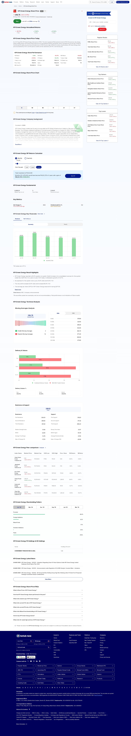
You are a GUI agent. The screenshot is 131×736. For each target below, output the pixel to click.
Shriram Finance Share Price (95, 98)
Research (32, 2)
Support (53, 2)
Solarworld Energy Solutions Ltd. (18, 486)
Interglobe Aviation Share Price (96, 88)
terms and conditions (100, 26)
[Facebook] (39, 661)
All (89, 687)
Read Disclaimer (98, 695)
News (57, 2)
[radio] (16, 158)
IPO (61, 2)
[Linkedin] (37, 661)
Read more (18, 289)
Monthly (20, 158)
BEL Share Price (92, 56)
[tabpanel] (48, 245)
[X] (28, 661)
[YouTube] (31, 661)
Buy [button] (17, 21)
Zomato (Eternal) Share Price (95, 51)
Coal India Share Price (94, 135)
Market (38, 2)
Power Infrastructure (41, 16)
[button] (122, 2)
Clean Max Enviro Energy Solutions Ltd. (18, 493)
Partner (47, 2)
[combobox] (98, 2)
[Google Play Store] (21, 657)
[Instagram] (34, 661)
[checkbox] (89, 26)
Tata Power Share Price (94, 61)
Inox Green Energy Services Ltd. (18, 473)
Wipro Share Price (92, 130)
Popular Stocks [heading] (102, 37)
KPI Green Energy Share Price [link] (30, 6)
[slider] (17, 163)
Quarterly (29, 158)
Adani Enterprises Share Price (96, 78)
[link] (24, 641)
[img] (48, 89)
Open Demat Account (41, 112)
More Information (20, 724)
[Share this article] (82, 11)
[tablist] (48, 108)
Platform (22, 2)
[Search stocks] (90, 2)
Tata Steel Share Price (94, 46)
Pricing (27, 2)
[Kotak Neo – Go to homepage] (7, 2)
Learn (42, 2)
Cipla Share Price (92, 115)
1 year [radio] (26, 167)
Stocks (20, 6)
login (33, 112)
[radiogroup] (48, 158)
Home (15, 6)
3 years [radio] (32, 167)
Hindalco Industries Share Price (96, 120)
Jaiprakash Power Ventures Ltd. (18, 466)
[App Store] (31, 657)
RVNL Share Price (92, 42)
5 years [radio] (39, 167)
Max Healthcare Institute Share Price (96, 83)
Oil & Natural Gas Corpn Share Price (96, 125)
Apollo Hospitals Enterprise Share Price (96, 93)
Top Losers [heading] (102, 111)
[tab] (21, 107)
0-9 (86, 687)
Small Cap (49, 16)
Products (16, 2)
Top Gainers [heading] (102, 74)
